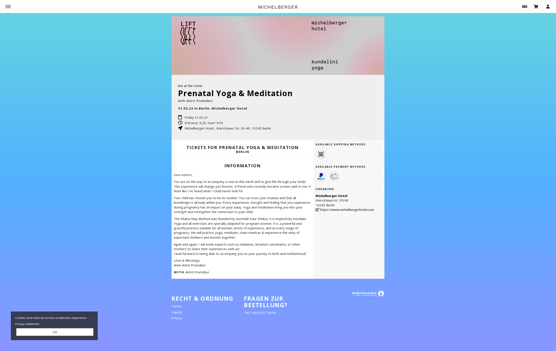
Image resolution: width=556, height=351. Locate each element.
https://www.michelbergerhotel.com (347, 209)
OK (55, 332)
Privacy (177, 318)
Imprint (177, 312)
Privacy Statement (27, 324)
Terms (177, 306)
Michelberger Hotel (331, 196)
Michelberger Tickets (278, 7)
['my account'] (548, 6)
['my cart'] (536, 6)
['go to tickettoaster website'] (368, 293)
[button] (524, 6)
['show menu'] (8, 6)
